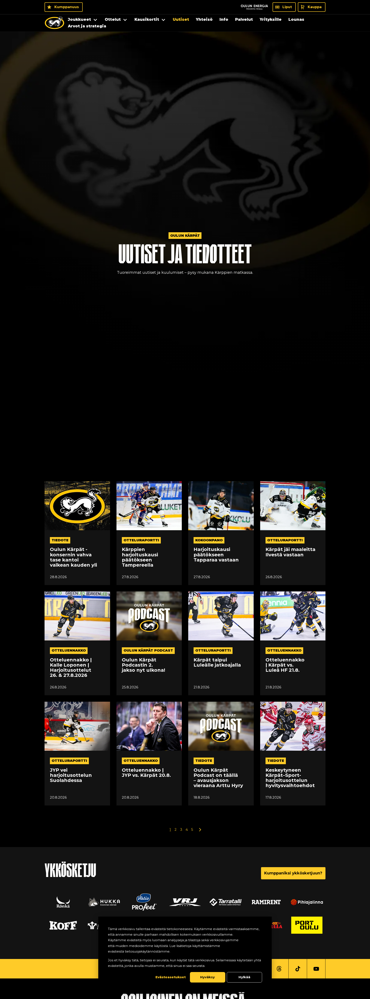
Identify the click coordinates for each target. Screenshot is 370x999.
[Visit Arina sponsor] (63, 902)
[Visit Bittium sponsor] (104, 902)
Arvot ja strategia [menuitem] (87, 26)
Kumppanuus (66, 7)
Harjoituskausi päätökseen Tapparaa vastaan (216, 555)
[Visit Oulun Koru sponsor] (226, 902)
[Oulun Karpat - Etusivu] (54, 22)
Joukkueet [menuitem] (79, 19)
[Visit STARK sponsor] (266, 902)
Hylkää (244, 977)
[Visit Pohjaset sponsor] (307, 902)
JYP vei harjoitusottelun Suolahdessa (71, 775)
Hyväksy (207, 977)
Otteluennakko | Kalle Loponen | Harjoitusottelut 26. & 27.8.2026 (71, 667)
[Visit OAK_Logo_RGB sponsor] (63, 925)
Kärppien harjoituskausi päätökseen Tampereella (140, 557)
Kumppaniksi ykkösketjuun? (293, 873)
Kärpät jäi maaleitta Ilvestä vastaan (290, 552)
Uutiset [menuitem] (181, 19)
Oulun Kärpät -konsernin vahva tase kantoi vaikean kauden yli (73, 557)
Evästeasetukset (170, 977)
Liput (287, 7)
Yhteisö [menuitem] (204, 19)
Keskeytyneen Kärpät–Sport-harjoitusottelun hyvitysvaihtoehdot (290, 778)
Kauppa (315, 7)
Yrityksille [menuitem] (271, 19)
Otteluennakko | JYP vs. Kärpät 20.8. (146, 773)
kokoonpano (209, 540)
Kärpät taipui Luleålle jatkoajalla (217, 662)
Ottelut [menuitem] (113, 19)
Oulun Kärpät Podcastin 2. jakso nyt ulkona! (143, 665)
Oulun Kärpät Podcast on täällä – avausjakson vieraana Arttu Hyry (218, 778)
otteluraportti (141, 540)
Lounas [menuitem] (296, 19)
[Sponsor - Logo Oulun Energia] (254, 7)
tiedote (60, 540)
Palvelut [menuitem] (244, 19)
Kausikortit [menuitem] (146, 19)
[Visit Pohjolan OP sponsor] (307, 925)
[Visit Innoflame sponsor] (185, 902)
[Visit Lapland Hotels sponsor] (144, 902)
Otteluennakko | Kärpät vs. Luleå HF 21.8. (285, 665)
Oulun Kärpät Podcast (148, 650)
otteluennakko (69, 650)
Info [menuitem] (223, 19)
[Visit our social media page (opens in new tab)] (279, 968)
